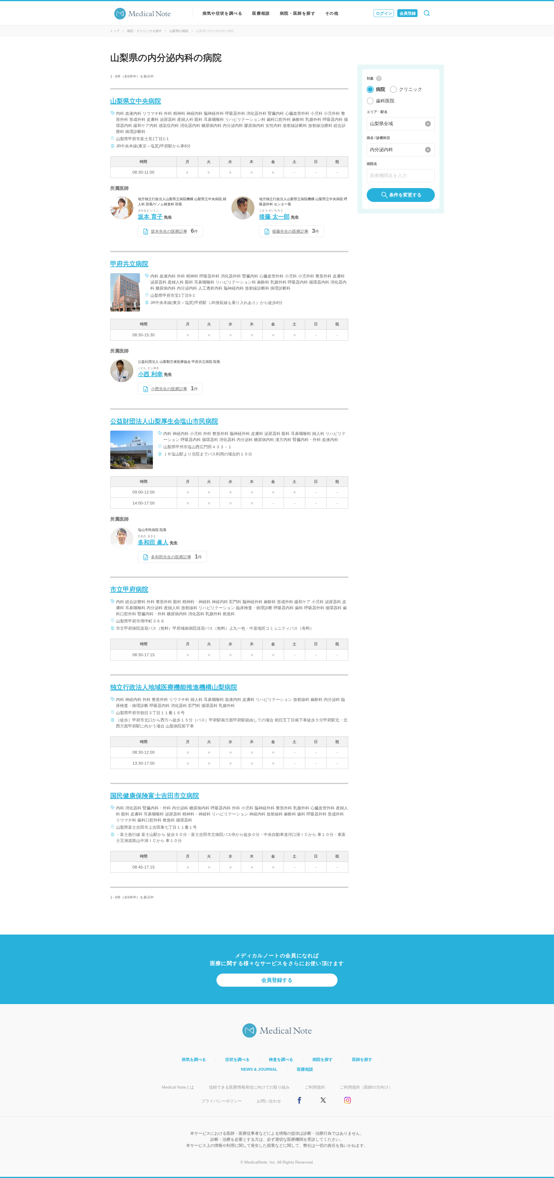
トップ (114, 31)
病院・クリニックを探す (144, 31)
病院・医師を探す (297, 13)
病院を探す (322, 1059)
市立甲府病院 (129, 589)
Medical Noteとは (178, 1087)
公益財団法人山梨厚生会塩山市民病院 (164, 421)
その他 (331, 13)
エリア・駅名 (377, 112)
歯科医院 (385, 100)
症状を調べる (237, 1059)
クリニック (410, 89)
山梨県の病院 (178, 31)
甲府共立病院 (129, 263)
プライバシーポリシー (221, 1101)
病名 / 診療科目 (378, 138)
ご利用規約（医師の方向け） (366, 1087)
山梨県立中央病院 (135, 101)
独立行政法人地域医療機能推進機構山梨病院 (173, 687)
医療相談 (261, 13)
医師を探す (362, 1059)
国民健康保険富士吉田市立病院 (154, 795)
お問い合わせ (269, 1101)
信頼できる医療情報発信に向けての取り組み (249, 1087)
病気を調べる (194, 1059)
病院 (380, 89)
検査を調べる (281, 1059)
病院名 (372, 164)
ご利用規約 (315, 1087)
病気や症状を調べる (223, 13)
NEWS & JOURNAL (259, 1069)
